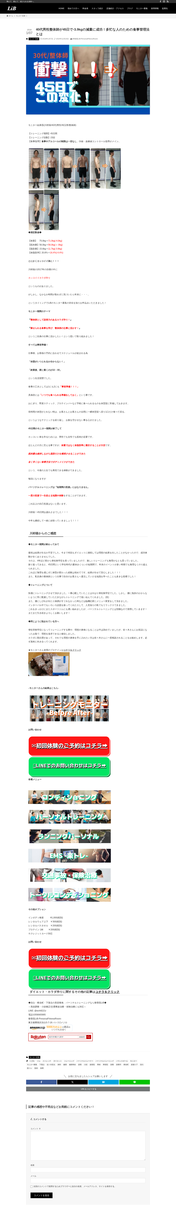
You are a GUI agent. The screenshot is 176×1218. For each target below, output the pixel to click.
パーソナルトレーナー (85, 1061)
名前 (32, 1165)
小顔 (85, 1065)
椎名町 (126, 1065)
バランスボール (122, 1061)
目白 (141, 1065)
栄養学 (118, 1065)
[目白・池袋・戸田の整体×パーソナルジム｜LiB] (12, 8)
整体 (99, 1065)
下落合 (41, 1065)
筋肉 (36, 1068)
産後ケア (134, 1065)
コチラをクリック (72, 650)
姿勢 (80, 1065)
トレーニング (69, 1061)
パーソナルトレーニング (105, 1061)
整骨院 (105, 1065)
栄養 (112, 1065)
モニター (133, 1061)
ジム (38, 1061)
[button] (41, 1082)
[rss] (167, 1)
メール (33, 1176)
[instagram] (164, 1)
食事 (42, 1068)
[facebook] (160, 1)
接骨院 (92, 1065)
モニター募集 (32, 1065)
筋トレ (29, 1068)
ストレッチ (47, 1061)
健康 (65, 1065)
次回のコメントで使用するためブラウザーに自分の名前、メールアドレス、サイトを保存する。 (74, 1186)
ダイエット (57, 1061)
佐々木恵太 (51, 1065)
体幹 (59, 1065)
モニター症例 (33, 39)
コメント (36, 1129)
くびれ (32, 1061)
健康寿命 (72, 1065)
